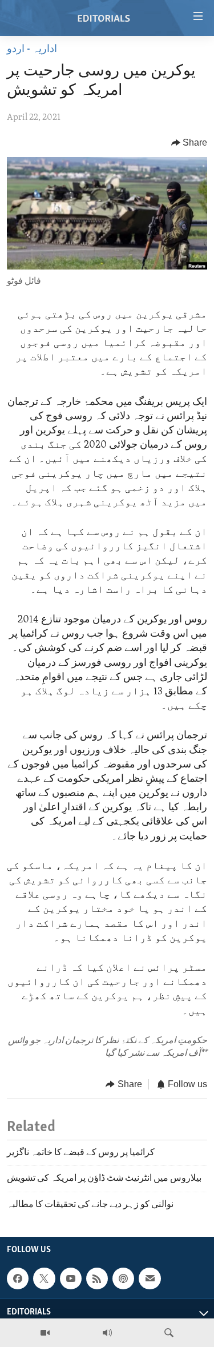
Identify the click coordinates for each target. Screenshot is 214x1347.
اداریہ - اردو (32, 50)
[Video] (45, 1332)
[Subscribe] (149, 1278)
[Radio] (107, 1332)
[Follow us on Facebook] (18, 1278)
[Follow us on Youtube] (71, 1278)
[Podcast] (123, 1278)
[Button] (189, 142)
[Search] (169, 1332)
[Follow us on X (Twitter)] (44, 1278)
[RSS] (97, 1278)
